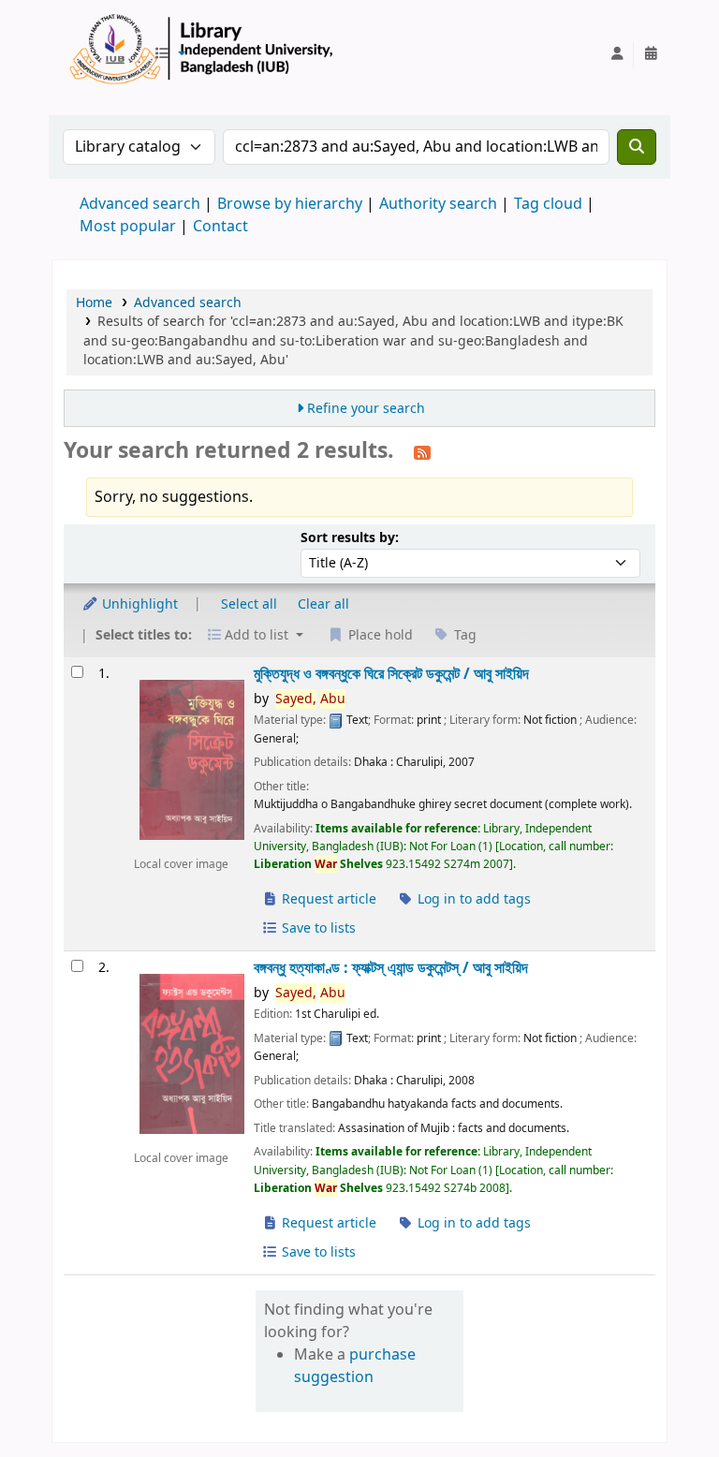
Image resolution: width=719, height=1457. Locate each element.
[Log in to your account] (617, 54)
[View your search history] (651, 54)
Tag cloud (548, 204)
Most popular (128, 226)
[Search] (636, 147)
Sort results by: (350, 538)
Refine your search (366, 409)
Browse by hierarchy (289, 204)
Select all (249, 604)
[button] (169, 54)
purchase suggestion (355, 1366)
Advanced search (140, 204)
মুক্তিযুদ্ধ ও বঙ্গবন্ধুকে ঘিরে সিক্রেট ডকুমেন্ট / (391, 674)
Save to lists (317, 928)
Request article (327, 899)
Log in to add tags (472, 899)
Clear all (323, 604)
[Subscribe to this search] (422, 452)
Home (94, 303)
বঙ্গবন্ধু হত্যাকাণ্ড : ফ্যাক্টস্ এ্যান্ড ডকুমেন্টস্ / (391, 968)
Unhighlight (138, 604)
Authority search (438, 204)
